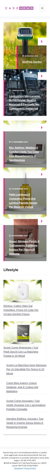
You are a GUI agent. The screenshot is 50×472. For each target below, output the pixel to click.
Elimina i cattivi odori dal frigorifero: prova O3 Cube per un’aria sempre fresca (20, 310)
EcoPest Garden (32, 61)
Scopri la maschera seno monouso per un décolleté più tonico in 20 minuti (26, 369)
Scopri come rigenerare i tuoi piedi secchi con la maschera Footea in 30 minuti (20, 351)
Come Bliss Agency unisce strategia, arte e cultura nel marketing (22, 387)
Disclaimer (18, 468)
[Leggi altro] (42, 41)
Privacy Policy (30, 468)
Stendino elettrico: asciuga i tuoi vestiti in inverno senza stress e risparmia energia (24, 422)
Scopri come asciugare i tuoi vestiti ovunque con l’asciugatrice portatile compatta (25, 405)
